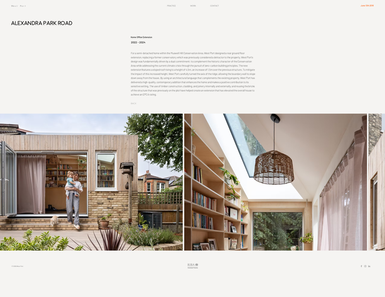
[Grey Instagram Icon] (365, 266)
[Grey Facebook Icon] (361, 266)
